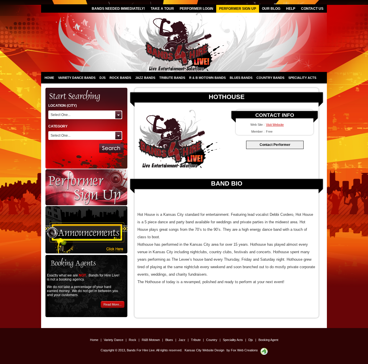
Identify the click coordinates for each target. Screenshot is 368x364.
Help (290, 9)
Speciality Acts (302, 77)
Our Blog (271, 9)
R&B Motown (151, 340)
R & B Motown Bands (207, 77)
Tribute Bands (172, 77)
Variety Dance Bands (76, 77)
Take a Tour (162, 9)
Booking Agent (268, 340)
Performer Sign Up (237, 9)
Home (49, 77)
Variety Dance (114, 340)
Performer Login (196, 9)
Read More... (112, 304)
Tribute (196, 340)
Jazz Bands (145, 77)
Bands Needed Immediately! (118, 9)
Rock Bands (120, 77)
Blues (169, 340)
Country (212, 340)
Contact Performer (275, 145)
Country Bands (270, 77)
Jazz (182, 340)
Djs (102, 77)
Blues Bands (241, 77)
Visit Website (275, 124)
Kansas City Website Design (204, 350)
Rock (133, 340)
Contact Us (312, 9)
